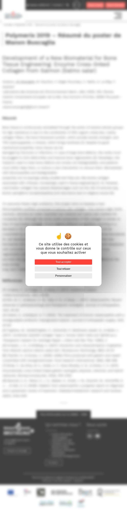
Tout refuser (63, 268)
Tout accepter (63, 262)
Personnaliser (63, 275)
